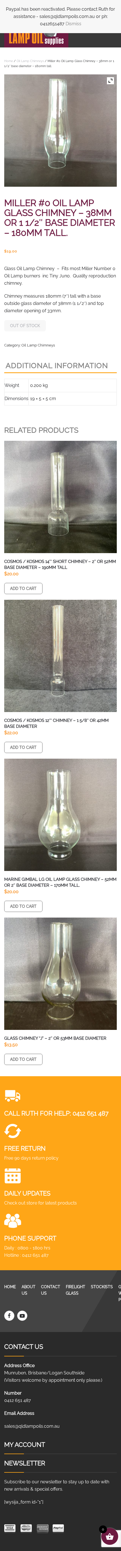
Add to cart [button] (23, 588)
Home (8, 61)
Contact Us (50, 1290)
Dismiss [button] (73, 23)
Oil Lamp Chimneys (30, 61)
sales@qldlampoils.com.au (32, 1426)
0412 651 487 (91, 1113)
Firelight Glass (75, 1290)
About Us (28, 1290)
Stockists (102, 1287)
